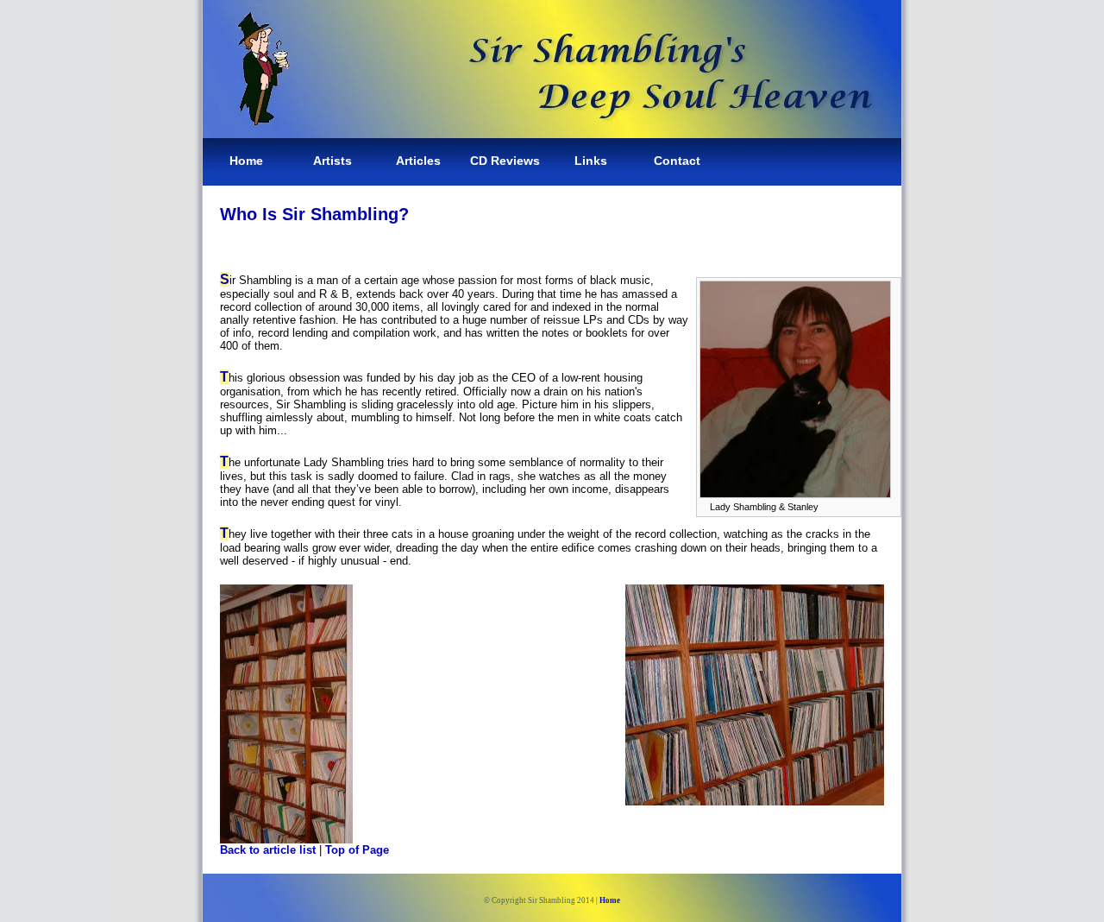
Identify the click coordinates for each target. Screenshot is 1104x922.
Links (590, 160)
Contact (677, 160)
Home (246, 160)
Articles (418, 160)
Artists (332, 160)
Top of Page (357, 849)
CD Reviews (505, 160)
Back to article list (268, 849)
